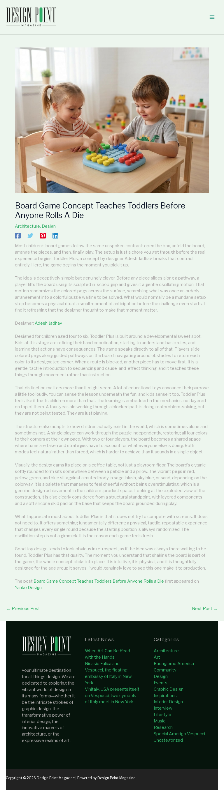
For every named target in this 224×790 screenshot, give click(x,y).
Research (163, 727)
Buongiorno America (174, 663)
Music (159, 721)
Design (49, 226)
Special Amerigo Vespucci (179, 733)
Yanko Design (28, 587)
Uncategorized (168, 740)
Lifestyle (162, 714)
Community (165, 670)
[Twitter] (30, 235)
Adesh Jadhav (48, 323)
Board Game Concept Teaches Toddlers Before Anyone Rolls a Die (99, 581)
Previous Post (23, 608)
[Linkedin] (55, 235)
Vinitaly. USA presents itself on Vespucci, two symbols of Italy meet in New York (112, 696)
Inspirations (165, 695)
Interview (163, 708)
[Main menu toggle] (212, 17)
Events (160, 682)
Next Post (205, 608)
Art (157, 657)
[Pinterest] (43, 235)
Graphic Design (168, 689)
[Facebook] (18, 235)
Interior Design (168, 701)
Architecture (27, 226)
